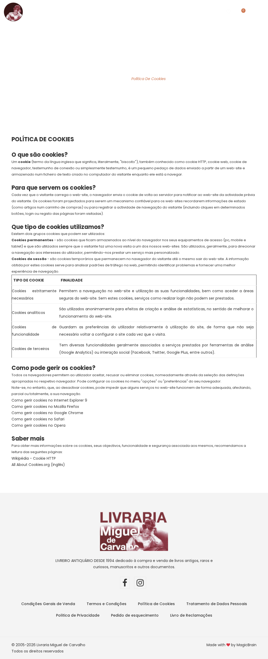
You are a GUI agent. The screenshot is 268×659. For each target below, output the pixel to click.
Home (56, 11)
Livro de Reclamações (191, 615)
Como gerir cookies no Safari (38, 419)
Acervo (109, 11)
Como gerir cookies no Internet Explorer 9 (49, 400)
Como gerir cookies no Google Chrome (47, 412)
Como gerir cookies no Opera (38, 425)
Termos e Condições (106, 603)
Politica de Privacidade (77, 615)
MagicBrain (246, 644)
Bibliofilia (181, 11)
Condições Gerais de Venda (48, 603)
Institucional (144, 11)
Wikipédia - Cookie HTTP (34, 458)
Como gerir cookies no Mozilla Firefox (45, 406)
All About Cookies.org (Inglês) (38, 464)
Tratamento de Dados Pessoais (216, 603)
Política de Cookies (156, 603)
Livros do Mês (81, 12)
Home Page (113, 78)
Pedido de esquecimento (135, 615)
